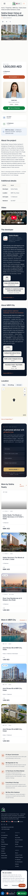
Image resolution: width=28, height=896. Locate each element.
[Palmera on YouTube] (4, 824)
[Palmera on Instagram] (1, 824)
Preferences (15, 885)
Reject (6, 885)
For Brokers (18, 859)
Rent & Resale (4, 844)
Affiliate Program (19, 857)
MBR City (15, 8)
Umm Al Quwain (19, 846)
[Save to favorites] (10, 21)
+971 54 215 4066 (5, 829)
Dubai (16, 835)
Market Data (4, 855)
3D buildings (11, 385)
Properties (9, 8)
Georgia (15, 821)
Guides (3, 851)
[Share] (6, 21)
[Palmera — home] (14, 3)
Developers (4, 837)
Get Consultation (13, 77)
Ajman (16, 844)
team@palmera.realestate (7, 827)
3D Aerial (19, 385)
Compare (3, 853)
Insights (3, 848)
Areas (2, 840)
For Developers (18, 862)
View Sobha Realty (7, 297)
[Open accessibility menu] (2, 893)
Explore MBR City (7, 373)
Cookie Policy (20, 881)
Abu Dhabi (17, 837)
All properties (4, 835)
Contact (17, 866)
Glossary (3, 846)
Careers (17, 864)
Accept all (22, 885)
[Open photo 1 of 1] (14, 32)
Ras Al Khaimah (19, 840)
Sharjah (17, 842)
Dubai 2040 (4, 857)
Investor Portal (18, 855)
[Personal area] (24, 3)
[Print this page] (2, 21)
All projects (22, 485)
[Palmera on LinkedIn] (6, 824)
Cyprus (21, 821)
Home (3, 8)
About (16, 853)
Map (4, 385)
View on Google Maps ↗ (7, 419)
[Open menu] (4, 3)
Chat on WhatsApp (15, 108)
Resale (3, 842)
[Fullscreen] (3, 389)
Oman (9, 821)
